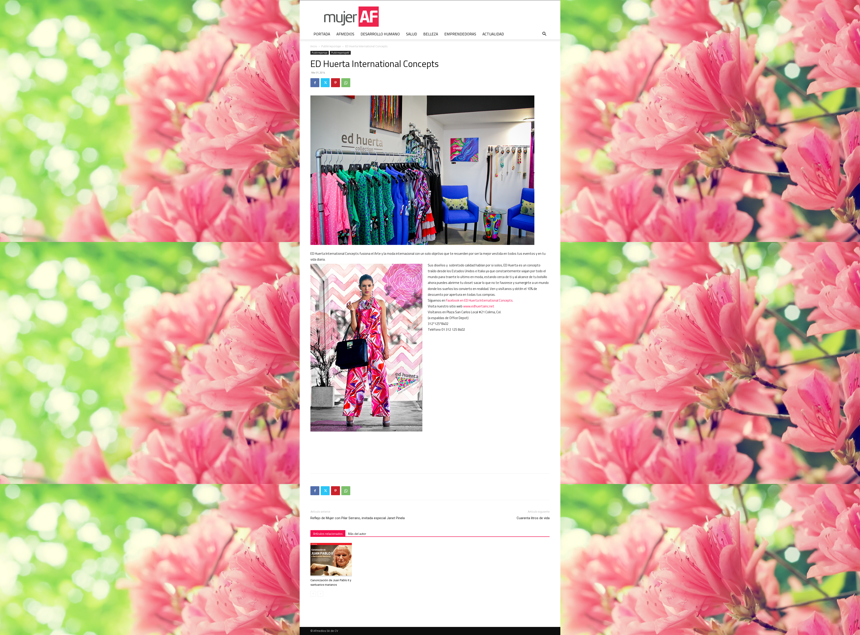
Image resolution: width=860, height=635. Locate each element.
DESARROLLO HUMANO (380, 34)
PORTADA (322, 34)
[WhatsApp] (345, 82)
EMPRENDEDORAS (460, 34)
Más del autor (357, 533)
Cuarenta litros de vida (533, 518)
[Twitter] (325, 82)
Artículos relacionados (328, 533)
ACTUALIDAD (493, 34)
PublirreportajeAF (340, 52)
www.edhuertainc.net (478, 306)
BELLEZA (430, 34)
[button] (544, 34)
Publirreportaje (331, 46)
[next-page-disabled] (320, 593)
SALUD (411, 34)
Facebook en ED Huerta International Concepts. (479, 300)
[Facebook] (314, 82)
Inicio (313, 46)
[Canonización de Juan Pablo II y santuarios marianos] (332, 560)
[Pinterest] (335, 82)
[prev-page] (313, 593)
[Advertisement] (516, 442)
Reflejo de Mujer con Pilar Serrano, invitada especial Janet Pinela (357, 518)
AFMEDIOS (345, 34)
